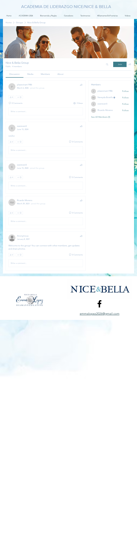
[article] (46, 99)
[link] (14, 74)
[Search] (107, 64)
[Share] (81, 84)
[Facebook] (99, 304)
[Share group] (129, 64)
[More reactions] (19, 97)
